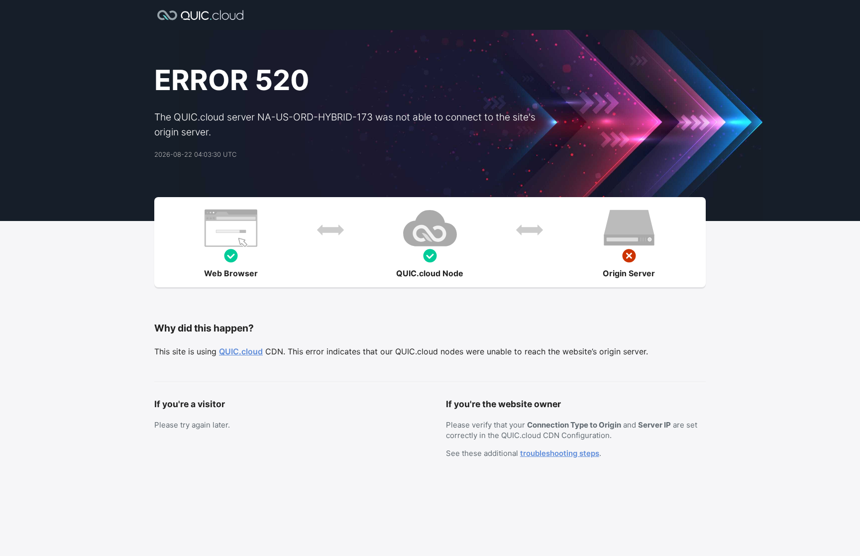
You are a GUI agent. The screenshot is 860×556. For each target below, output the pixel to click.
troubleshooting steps (559, 453)
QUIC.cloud (241, 351)
